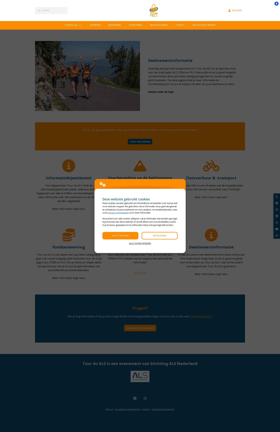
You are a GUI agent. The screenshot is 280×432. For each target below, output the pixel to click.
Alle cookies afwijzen (140, 243)
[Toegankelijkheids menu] (276, 4)
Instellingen (159, 235)
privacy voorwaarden (118, 212)
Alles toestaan (120, 235)
